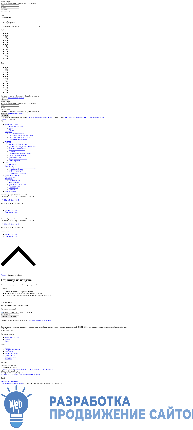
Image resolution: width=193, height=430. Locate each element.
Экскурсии (8, 132)
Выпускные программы (17, 150)
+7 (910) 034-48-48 (33, 374)
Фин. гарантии (14, 182)
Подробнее (4, 119)
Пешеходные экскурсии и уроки (20, 153)
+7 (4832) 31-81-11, (7, 369)
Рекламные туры (14, 186)
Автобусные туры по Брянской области (22, 146)
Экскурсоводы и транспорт (18, 155)
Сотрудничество (14, 180)
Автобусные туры (11, 210)
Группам (8, 142)
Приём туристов (14, 161)
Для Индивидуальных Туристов (20, 137)
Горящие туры (10, 355)
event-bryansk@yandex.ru (9, 381)
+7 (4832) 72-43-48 (20, 374)
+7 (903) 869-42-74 (46, 369)
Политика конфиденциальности (12, 383)
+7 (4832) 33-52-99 (33, 369)
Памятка (12, 189)
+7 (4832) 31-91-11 (20, 369)
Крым (11, 128)
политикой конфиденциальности (39, 320)
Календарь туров (10, 177)
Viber (21, 312)
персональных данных (16, 98)
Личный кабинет (10, 191)
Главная (3, 275)
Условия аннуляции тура (17, 184)
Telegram (29, 312)
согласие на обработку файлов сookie (39, 117)
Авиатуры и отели (11, 212)
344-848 (16, 200)
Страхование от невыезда (17, 173)
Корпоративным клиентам (18, 139)
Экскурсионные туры (12, 350)
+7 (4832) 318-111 (7, 200)
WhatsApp (13, 312)
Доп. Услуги (9, 166)
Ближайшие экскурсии (17, 133)
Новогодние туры (15, 157)
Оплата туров (13, 188)
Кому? (3, 15)
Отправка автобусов (12, 175)
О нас (7, 162)
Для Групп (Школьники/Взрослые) (21, 135)
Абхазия (11, 130)
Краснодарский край (16, 126)
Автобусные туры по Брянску (19, 144)
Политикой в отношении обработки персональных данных (85, 117)
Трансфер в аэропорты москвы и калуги (22, 168)
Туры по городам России (17, 148)
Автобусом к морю (11, 124)
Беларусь (12, 151)
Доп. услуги (9, 351)
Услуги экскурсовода (16, 170)
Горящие (8, 141)
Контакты (12, 164)
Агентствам (9, 179)
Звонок (5, 312)
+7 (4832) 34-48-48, (7, 374)
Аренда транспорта (15, 171)
